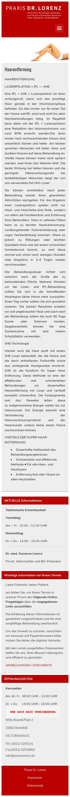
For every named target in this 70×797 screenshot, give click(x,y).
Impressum (35, 777)
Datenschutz (35, 785)
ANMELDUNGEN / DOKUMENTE (29, 665)
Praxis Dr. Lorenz (35, 770)
